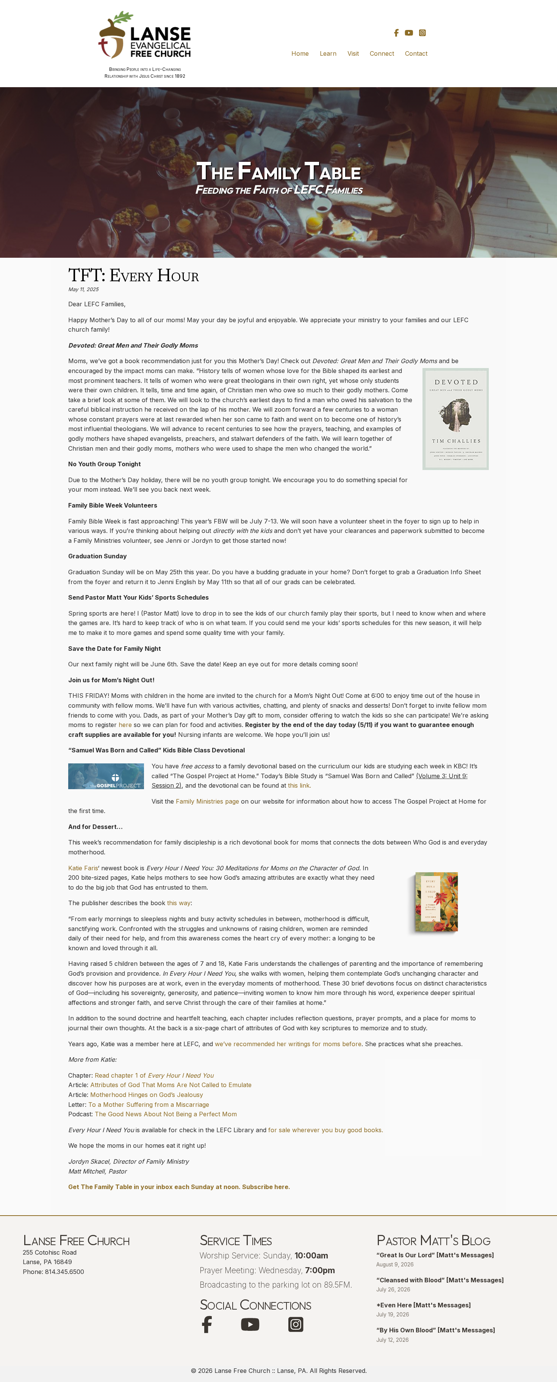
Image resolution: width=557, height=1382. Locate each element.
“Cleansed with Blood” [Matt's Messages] (440, 1280)
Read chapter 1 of (154, 1075)
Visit (353, 53)
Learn (328, 53)
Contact (416, 53)
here (125, 725)
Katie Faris (83, 868)
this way (179, 903)
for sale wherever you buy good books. (325, 1130)
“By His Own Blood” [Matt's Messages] (435, 1330)
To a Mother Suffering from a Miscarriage (148, 1104)
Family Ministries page (207, 801)
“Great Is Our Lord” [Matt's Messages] (435, 1255)
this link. (299, 785)
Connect (382, 53)
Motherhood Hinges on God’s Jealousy (146, 1094)
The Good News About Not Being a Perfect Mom (166, 1114)
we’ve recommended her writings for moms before (288, 1044)
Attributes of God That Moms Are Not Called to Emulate (171, 1085)
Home (300, 53)
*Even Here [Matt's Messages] (423, 1305)
